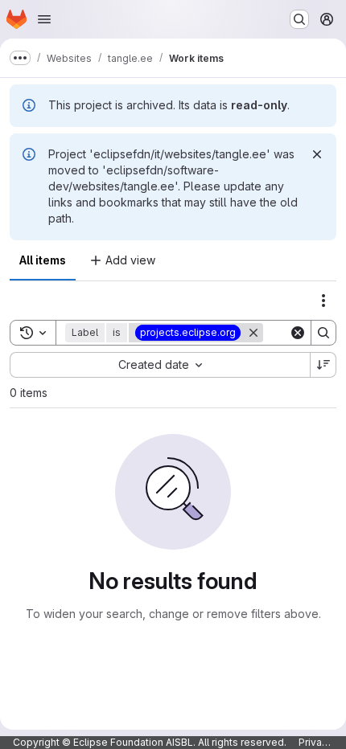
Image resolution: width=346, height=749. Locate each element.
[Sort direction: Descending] (323, 365)
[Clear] (297, 332)
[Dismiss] (317, 154)
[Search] (323, 333)
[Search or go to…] (299, 19)
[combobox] (160, 365)
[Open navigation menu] (44, 19)
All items (42, 260)
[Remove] (253, 332)
